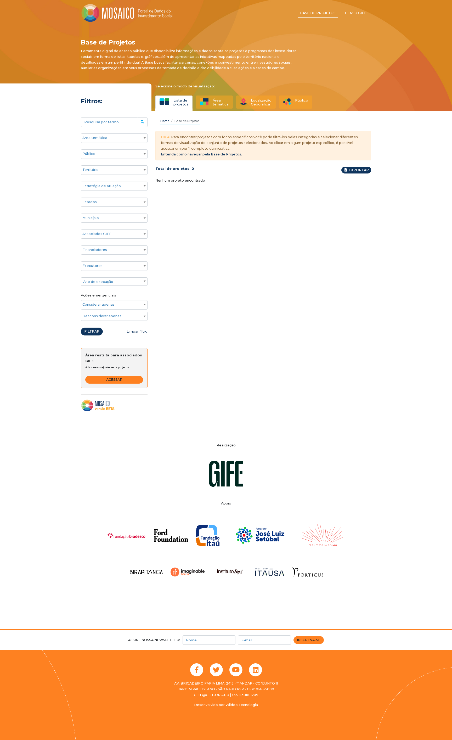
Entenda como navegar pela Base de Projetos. (201, 154)
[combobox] (114, 138)
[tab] (174, 102)
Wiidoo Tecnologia (241, 705)
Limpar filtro (137, 331)
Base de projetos (318, 13)
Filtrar (91, 331)
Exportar (358, 170)
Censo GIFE (355, 13)
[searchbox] (111, 138)
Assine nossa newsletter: (154, 640)
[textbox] (114, 282)
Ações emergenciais (98, 295)
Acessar (114, 380)
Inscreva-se (308, 640)
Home (164, 121)
